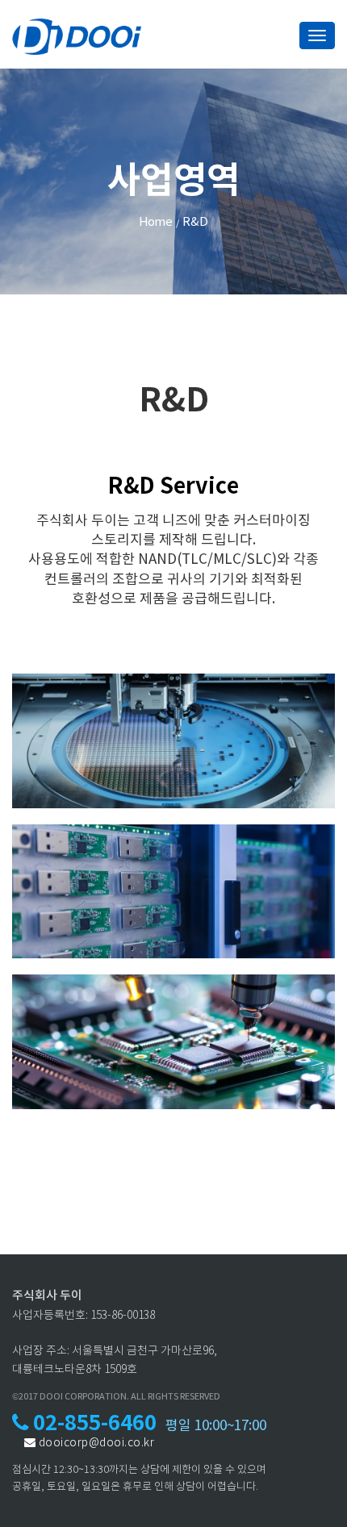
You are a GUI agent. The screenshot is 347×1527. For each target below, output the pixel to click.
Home (156, 223)
